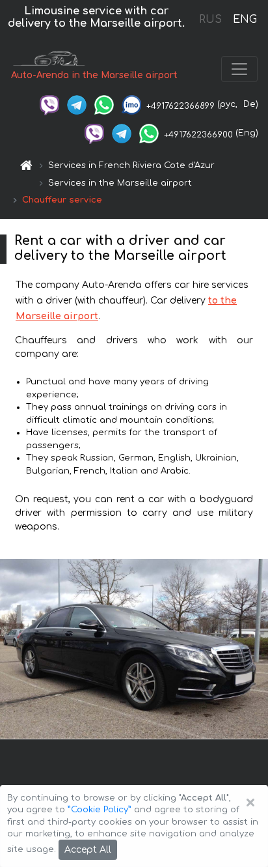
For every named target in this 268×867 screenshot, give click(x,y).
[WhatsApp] (104, 104)
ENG (244, 19)
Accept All (87, 850)
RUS (210, 19)
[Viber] (49, 104)
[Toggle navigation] (239, 69)
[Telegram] (76, 104)
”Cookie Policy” (99, 809)
